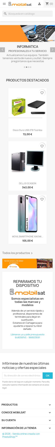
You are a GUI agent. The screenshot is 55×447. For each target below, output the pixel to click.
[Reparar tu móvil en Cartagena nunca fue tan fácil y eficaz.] (27, 263)
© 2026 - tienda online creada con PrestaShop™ (21, 435)
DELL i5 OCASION (27, 183)
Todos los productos (18, 253)
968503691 (34, 337)
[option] (27, 47)
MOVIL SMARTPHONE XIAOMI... (27, 236)
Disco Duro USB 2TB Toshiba (27, 130)
